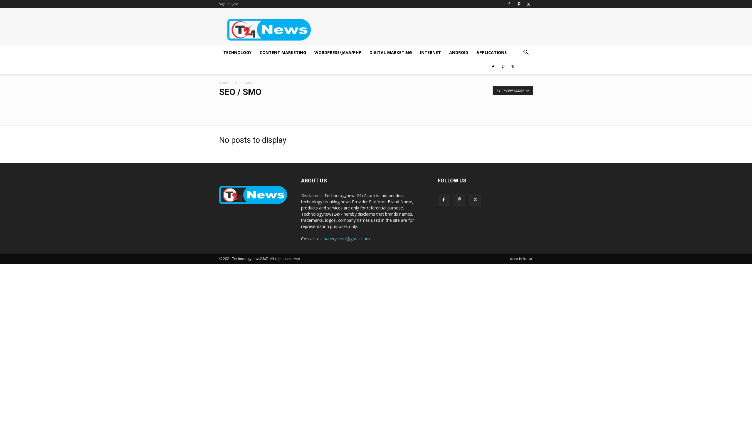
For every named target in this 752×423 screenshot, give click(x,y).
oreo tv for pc (521, 258)
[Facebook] (509, 4)
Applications (491, 52)
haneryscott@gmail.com (347, 238)
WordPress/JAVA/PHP (337, 52)
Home (224, 82)
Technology (237, 52)
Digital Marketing (391, 52)
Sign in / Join (228, 4)
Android (458, 52)
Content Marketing (283, 52)
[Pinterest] (518, 4)
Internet (430, 52)
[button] (526, 53)
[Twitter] (528, 4)
